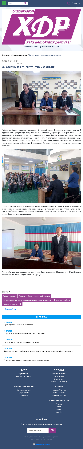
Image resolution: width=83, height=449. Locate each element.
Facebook (59, 404)
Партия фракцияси (59, 395)
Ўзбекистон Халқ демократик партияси (41, 47)
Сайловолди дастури (23, 376)
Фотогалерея (59, 376)
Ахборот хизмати (59, 393)
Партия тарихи (24, 374)
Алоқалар (59, 386)
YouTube (59, 412)
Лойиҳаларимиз (9, 296)
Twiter (59, 407)
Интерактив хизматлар (24, 386)
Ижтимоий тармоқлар (59, 400)
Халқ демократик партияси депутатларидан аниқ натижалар (27, 300)
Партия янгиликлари (59, 374)
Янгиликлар (59, 370)
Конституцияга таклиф (12, 304)
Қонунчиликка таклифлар (24, 394)
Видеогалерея (59, 379)
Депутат (22, 296)
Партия (24, 370)
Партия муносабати (62, 300)
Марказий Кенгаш (59, 390)
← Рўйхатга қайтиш (9, 309)
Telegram (59, 409)
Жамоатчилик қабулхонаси (39, 296)
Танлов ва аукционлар (59, 381)
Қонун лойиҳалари (23, 390)
